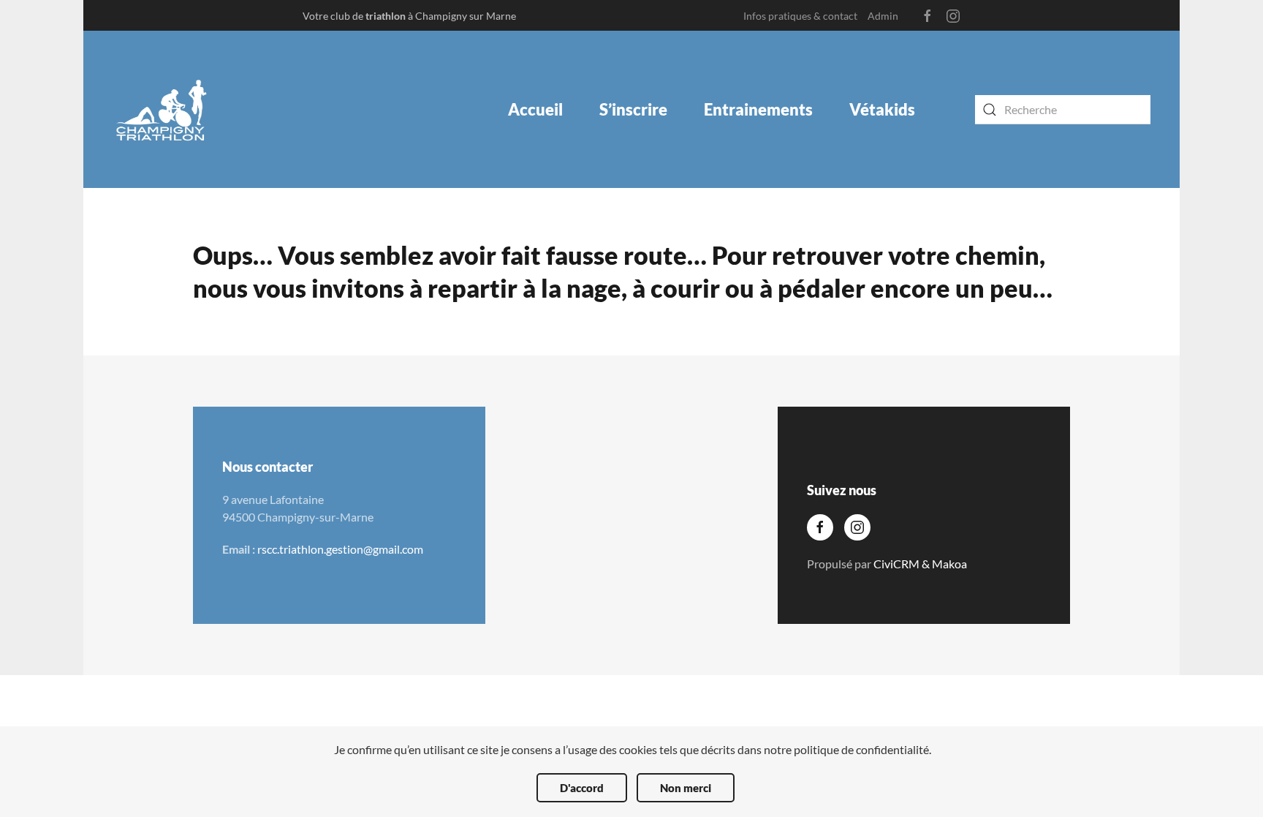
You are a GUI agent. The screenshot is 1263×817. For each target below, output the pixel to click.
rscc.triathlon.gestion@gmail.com (340, 549)
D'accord (582, 787)
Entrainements (758, 109)
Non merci (685, 787)
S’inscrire (633, 109)
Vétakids (882, 109)
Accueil (535, 109)
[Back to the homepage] (162, 109)
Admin (883, 16)
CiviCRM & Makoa (920, 564)
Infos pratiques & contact (800, 16)
